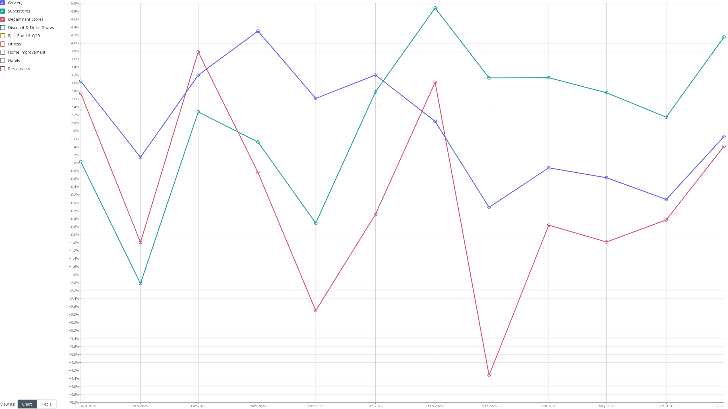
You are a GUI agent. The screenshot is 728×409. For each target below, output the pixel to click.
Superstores (19, 11)
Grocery (15, 2)
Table (47, 404)
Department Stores (26, 19)
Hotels (14, 60)
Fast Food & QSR (24, 35)
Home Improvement (27, 52)
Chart (27, 404)
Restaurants (19, 68)
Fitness (14, 44)
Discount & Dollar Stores (31, 27)
